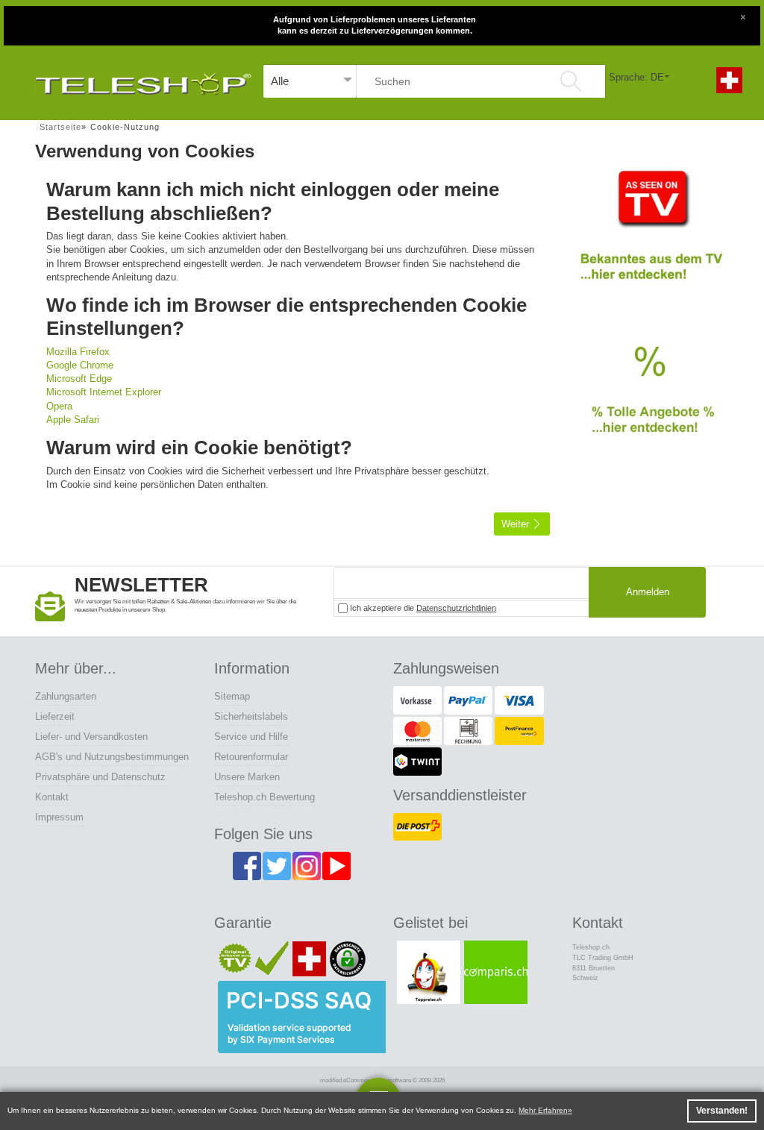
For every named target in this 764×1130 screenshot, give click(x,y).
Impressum (59, 817)
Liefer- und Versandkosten (91, 736)
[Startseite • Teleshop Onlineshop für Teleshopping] (143, 81)
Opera (59, 406)
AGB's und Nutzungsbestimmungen (112, 756)
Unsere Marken (247, 776)
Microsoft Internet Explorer (103, 392)
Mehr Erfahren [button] (543, 1110)
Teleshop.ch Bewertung (264, 797)
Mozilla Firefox (78, 351)
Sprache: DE (636, 77)
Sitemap (232, 696)
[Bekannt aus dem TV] (650, 234)
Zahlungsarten (65, 696)
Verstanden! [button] (722, 1110)
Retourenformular (251, 756)
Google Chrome (79, 365)
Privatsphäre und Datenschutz (100, 776)
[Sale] (650, 402)
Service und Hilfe (251, 736)
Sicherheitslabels (251, 716)
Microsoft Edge (79, 378)
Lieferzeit (55, 716)
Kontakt (52, 797)
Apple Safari (72, 419)
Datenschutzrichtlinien (456, 607)
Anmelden (647, 591)
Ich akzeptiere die (422, 607)
